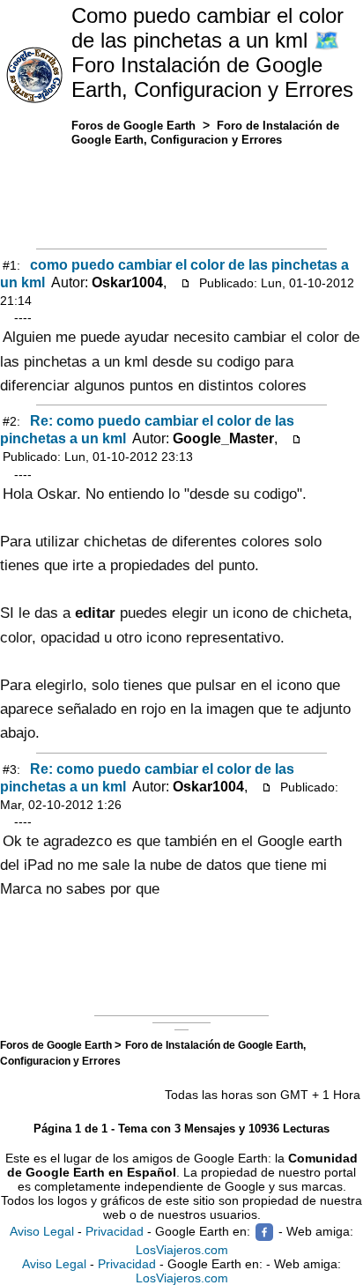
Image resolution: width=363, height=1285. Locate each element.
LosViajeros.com (182, 1250)
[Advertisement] (181, 194)
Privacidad (114, 1231)
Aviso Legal (42, 1231)
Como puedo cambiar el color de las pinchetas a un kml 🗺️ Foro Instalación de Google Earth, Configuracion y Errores (212, 52)
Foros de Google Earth (57, 1045)
